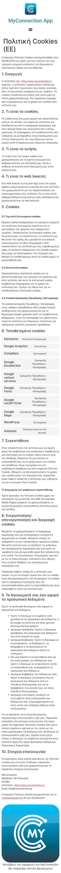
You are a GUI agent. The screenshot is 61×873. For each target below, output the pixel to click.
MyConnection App (30, 21)
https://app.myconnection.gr (36, 81)
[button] (30, 30)
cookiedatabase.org (12, 797)
